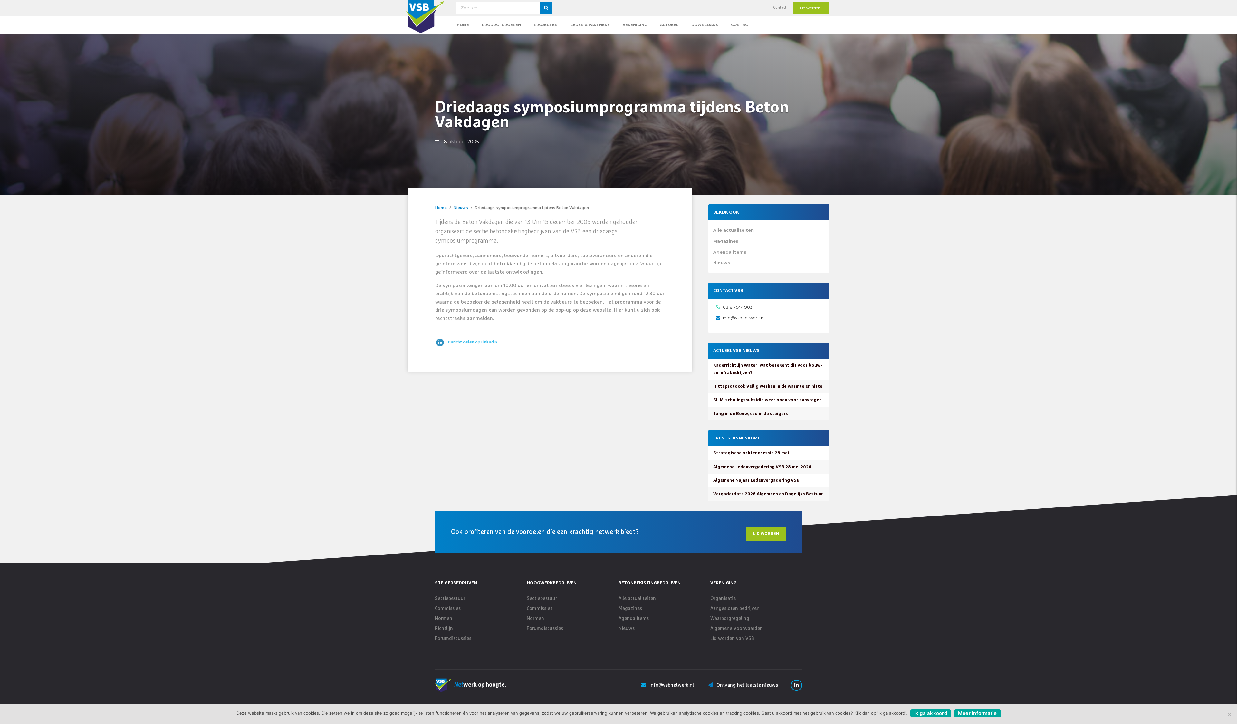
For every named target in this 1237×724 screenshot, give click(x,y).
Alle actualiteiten (733, 230)
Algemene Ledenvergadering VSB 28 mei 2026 (762, 467)
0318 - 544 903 (738, 307)
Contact (779, 8)
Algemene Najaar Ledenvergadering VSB (756, 480)
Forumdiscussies (453, 638)
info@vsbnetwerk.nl (743, 317)
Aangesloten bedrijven (735, 608)
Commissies (448, 608)
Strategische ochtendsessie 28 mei (751, 453)
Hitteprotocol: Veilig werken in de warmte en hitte (767, 386)
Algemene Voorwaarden (736, 628)
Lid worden (766, 534)
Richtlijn (444, 628)
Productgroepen (501, 25)
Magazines (725, 241)
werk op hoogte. (480, 685)
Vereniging (635, 25)
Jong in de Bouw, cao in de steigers (750, 413)
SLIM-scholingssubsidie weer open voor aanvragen (767, 400)
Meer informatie (977, 713)
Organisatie (723, 598)
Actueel (669, 25)
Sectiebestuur (450, 598)
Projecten (546, 25)
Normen (443, 618)
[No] (1229, 714)
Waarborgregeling (729, 618)
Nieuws (461, 208)
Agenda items (729, 252)
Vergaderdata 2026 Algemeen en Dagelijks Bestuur (768, 494)
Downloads (704, 25)
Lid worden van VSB (732, 638)
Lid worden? (811, 7)
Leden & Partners (590, 25)
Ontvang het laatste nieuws (747, 685)
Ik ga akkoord (930, 713)
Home (463, 25)
